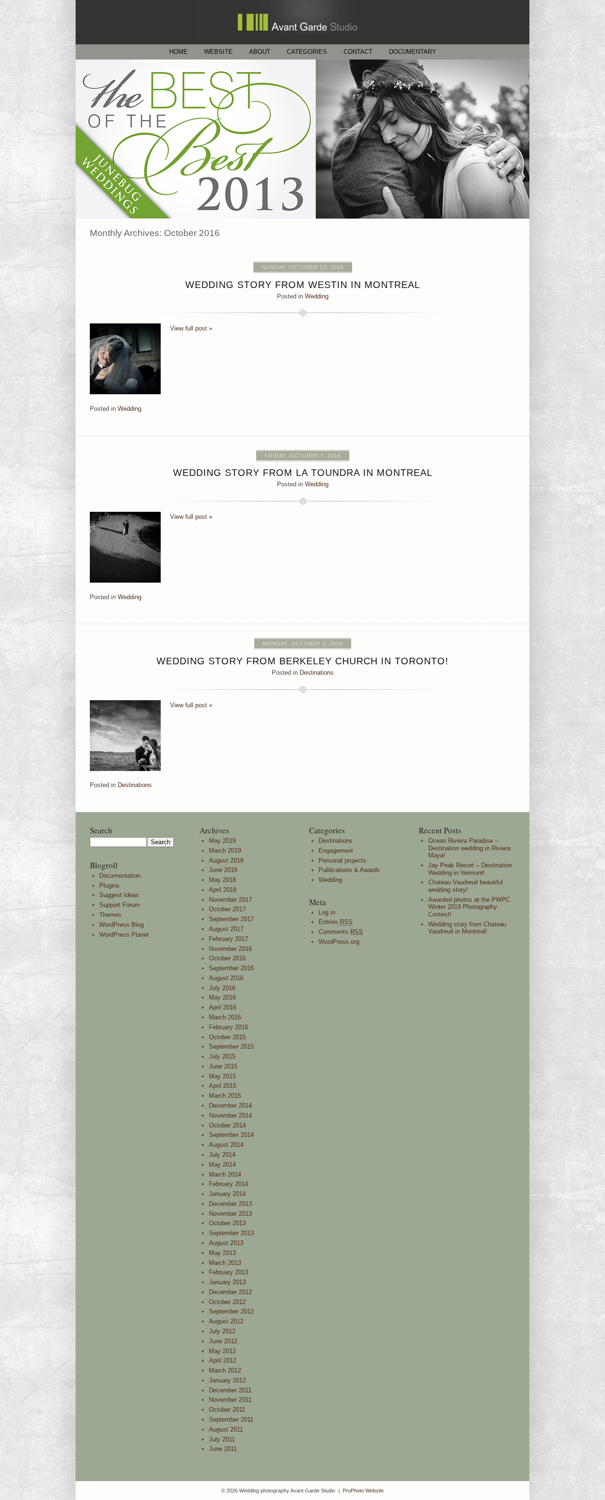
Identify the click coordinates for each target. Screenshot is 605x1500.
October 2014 (227, 1125)
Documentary (412, 52)
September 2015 (231, 1046)
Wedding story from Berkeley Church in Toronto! (302, 661)
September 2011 (231, 1419)
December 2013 (230, 1203)
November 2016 (230, 948)
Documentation (119, 875)
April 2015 (222, 1085)
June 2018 (223, 869)
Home (178, 52)
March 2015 (225, 1095)
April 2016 (222, 1007)
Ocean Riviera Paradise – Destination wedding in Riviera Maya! (469, 848)
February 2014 (228, 1183)
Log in (327, 912)
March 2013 (225, 1262)
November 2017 (230, 899)
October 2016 (227, 958)
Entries (336, 921)
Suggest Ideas (119, 894)
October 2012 (227, 1301)
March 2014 (225, 1174)
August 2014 (226, 1144)
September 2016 (231, 968)
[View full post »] (125, 358)
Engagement (336, 850)
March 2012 (225, 1370)
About (259, 52)
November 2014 (230, 1115)
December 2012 (230, 1292)
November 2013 (230, 1213)
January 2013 (227, 1282)
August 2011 (226, 1429)
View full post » (191, 328)
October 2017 (227, 909)
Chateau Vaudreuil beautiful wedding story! (465, 886)
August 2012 (226, 1321)
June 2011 (223, 1448)
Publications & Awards (349, 869)
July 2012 (222, 1331)
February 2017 (228, 938)
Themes (110, 914)
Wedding (316, 296)
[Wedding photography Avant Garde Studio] (302, 42)
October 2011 (227, 1409)
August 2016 (226, 978)
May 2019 (222, 840)
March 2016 (225, 1017)
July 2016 (222, 988)
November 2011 (230, 1399)
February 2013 (228, 1272)
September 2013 (231, 1233)
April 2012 (222, 1360)
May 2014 (222, 1164)
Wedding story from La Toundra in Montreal (302, 472)
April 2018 (222, 889)
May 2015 (222, 1076)
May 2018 (222, 879)
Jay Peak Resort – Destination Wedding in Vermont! (470, 869)
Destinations (317, 672)
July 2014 (222, 1154)
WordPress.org (339, 941)
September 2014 (231, 1134)
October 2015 (227, 1037)
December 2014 (230, 1105)
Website (218, 52)
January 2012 (227, 1380)
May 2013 (222, 1252)
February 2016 (228, 1027)
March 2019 (225, 850)
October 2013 (227, 1223)
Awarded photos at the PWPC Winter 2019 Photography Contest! (469, 907)
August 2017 (226, 928)
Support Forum (119, 904)
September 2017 (231, 919)
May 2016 (222, 997)
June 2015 (223, 1066)
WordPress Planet (124, 934)
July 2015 (222, 1056)
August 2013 (226, 1242)
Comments (341, 931)
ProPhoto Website (363, 1490)
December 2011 (230, 1390)
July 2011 (222, 1439)
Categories (307, 52)
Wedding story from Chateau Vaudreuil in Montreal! (467, 928)
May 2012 (222, 1351)
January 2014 (227, 1193)
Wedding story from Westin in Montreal (302, 285)
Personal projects (342, 860)
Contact (358, 52)
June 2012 (223, 1341)
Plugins (109, 885)
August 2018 (226, 860)
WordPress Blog (121, 924)
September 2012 (231, 1311)
